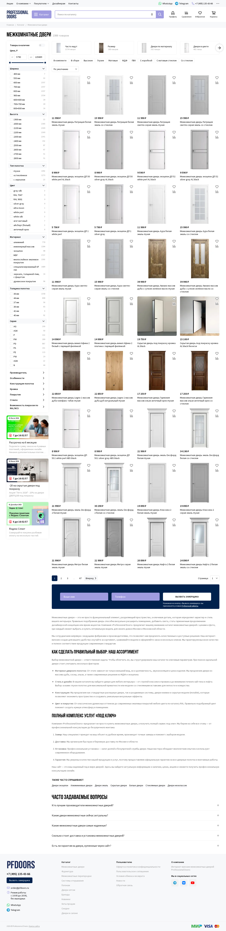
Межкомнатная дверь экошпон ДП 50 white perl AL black (71, 178)
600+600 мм (29, 99)
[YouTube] (192, 882)
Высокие (88, 60)
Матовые (113, 60)
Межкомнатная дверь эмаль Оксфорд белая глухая (156, 457)
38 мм (29, 306)
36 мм (29, 293)
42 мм (29, 311)
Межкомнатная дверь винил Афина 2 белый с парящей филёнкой (71, 345)
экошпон (29, 250)
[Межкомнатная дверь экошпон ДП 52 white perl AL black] (157, 149)
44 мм (29, 298)
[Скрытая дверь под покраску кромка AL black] (157, 316)
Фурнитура (67, 871)
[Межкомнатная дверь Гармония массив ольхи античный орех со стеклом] (199, 370)
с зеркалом (29, 179)
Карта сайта (34, 926)
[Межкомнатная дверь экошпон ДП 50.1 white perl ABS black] (71, 428)
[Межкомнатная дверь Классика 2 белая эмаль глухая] (157, 482)
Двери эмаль (101, 785)
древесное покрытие (29, 281)
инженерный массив (29, 246)
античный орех (29, 229)
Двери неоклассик (177, 785)
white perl (29, 212)
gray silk (29, 190)
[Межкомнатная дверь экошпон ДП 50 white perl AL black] (71, 149)
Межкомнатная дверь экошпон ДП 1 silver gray (112, 233)
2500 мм (29, 145)
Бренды (66, 894)
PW (29, 356)
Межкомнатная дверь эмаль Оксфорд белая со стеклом (199, 457)
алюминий (29, 242)
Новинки (66, 899)
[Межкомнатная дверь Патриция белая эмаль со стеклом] (114, 95)
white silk (29, 216)
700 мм (29, 86)
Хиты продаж (68, 903)
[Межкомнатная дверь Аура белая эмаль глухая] (157, 204)
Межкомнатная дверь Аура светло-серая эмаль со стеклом (112, 287)
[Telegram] (175, 882)
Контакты (73, 3)
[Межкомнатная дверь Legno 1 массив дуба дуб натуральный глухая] (114, 370)
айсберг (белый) (29, 225)
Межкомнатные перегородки (76, 876)
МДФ (124, 60)
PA (29, 347)
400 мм (29, 73)
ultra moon (29, 207)
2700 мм (29, 153)
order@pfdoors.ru (20, 887)
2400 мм (29, 141)
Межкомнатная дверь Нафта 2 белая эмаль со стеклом (199, 566)
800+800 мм (29, 108)
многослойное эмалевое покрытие (29, 261)
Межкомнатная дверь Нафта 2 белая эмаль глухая (156, 566)
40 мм (29, 315)
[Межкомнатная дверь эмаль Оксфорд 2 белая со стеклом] (114, 482)
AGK (29, 330)
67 (80, 578)
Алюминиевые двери (81, 785)
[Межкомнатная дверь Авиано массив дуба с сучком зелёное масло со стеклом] (199, 258)
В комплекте (60, 60)
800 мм (29, 91)
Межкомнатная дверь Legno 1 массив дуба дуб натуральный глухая (113, 399)
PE (29, 352)
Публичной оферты (190, 606)
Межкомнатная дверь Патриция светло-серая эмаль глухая (153, 123)
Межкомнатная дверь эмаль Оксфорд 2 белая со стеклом (114, 511)
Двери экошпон (60, 785)
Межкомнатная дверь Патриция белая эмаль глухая (71, 123)
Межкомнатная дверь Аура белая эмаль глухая (154, 233)
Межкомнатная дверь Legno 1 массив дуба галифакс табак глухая (71, 399)
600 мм (29, 82)
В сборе (75, 60)
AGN (29, 360)
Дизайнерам (58, 3)
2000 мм (29, 123)
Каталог (20, 25)
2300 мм (29, 136)
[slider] (10, 62)
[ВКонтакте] (183, 882)
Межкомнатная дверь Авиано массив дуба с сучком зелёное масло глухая (156, 287)
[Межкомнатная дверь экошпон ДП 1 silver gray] (114, 204)
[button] (51, 48)
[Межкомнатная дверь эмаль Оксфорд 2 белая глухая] (71, 482)
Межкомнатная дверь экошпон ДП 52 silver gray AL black (199, 178)
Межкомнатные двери (73, 866)
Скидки (65, 908)
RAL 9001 (29, 199)
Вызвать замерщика (187, 596)
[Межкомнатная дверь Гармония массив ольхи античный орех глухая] (157, 370)
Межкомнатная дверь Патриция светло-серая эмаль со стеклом (196, 123)
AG (29, 326)
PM (29, 339)
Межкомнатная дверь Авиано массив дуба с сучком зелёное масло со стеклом (199, 288)
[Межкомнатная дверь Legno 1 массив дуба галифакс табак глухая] (71, 370)
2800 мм (29, 158)
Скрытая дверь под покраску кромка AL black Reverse (199, 345)
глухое (29, 170)
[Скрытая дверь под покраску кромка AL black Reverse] (199, 316)
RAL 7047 (29, 195)
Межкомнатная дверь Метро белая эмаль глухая (70, 566)
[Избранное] (88, 77)
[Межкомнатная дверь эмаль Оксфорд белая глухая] (157, 428)
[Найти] (160, 14)
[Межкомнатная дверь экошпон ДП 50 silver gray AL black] (114, 149)
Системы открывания (73, 880)
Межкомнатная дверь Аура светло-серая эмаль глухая (70, 287)
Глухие (100, 60)
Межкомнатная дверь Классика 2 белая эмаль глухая (154, 511)
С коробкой (146, 60)
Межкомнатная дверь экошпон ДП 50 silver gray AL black (113, 178)
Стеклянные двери (155, 785)
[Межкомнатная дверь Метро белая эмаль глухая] (71, 537)
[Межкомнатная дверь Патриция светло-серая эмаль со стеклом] (199, 95)
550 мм (29, 78)
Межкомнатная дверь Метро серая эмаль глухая (112, 566)
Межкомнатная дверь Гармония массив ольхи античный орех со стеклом (196, 400)
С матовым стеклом (167, 60)
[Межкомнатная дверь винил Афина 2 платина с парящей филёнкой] (114, 316)
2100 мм (29, 128)
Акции (10, 3)
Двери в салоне (70, 913)
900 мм (29, 95)
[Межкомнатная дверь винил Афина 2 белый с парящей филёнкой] (71, 316)
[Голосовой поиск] (152, 14)
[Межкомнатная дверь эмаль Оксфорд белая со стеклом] (199, 428)
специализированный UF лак (29, 268)
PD (29, 343)
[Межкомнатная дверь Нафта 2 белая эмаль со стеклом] (199, 537)
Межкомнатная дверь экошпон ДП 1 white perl (70, 233)
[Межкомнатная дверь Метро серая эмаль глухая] (114, 537)
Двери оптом (68, 889)
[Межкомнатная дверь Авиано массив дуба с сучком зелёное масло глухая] (157, 258)
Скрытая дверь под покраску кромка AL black (156, 345)
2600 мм (29, 149)
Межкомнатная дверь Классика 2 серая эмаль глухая (197, 511)
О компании (177, 862)
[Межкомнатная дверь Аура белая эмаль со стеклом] (199, 204)
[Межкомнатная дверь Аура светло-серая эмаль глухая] (71, 258)
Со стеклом (187, 60)
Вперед (90, 578)
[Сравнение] (88, 82)
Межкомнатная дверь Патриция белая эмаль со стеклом (114, 123)
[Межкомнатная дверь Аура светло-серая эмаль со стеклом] (114, 258)
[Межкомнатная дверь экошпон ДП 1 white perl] (71, 204)
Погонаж (66, 885)
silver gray (29, 203)
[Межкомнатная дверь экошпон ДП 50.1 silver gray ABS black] (114, 428)
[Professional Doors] (17, 14)
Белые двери (136, 785)
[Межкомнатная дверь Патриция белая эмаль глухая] (71, 95)
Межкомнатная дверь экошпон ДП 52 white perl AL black (156, 178)
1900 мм (29, 119)
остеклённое (29, 175)
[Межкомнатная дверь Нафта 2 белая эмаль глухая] (157, 537)
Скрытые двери (119, 785)
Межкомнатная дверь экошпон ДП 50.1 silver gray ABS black (112, 457)
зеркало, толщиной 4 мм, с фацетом (29, 276)
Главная (10, 25)
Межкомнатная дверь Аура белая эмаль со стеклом (197, 233)
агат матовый (29, 220)
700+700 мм (29, 104)
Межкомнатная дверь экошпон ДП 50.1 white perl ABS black (69, 457)
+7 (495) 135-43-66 (204, 3)
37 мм (29, 302)
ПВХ (134, 60)
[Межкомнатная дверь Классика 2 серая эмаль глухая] (199, 482)
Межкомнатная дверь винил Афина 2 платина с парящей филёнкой (113, 345)
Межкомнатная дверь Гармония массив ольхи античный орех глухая (155, 399)
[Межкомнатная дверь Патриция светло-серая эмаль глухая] (157, 95)
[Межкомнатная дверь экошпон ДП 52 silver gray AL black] (199, 149)
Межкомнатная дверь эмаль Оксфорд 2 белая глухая (71, 511)
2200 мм (29, 132)
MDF (29, 255)
